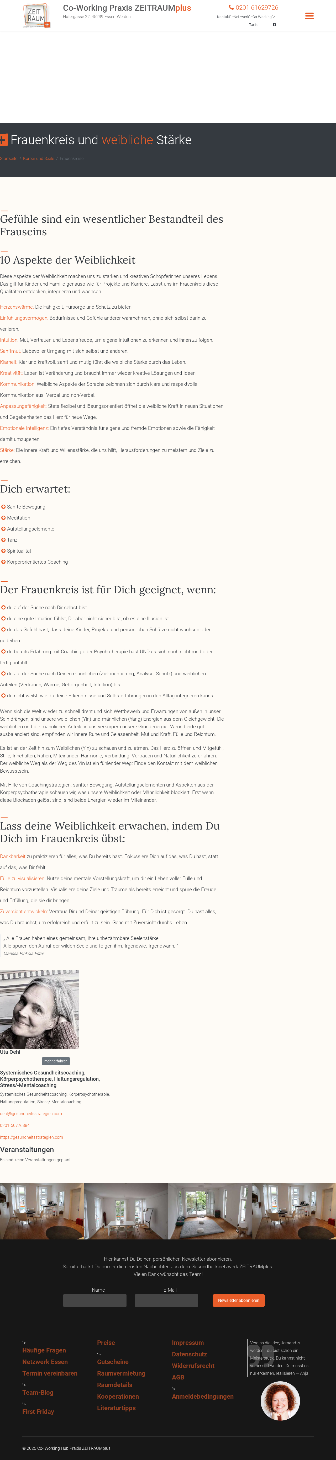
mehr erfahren (55, 1061)
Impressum (188, 1342)
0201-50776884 (15, 1125)
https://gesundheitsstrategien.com (31, 1137)
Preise (106, 1342)
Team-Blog (38, 1392)
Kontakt (223, 17)
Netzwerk (241, 17)
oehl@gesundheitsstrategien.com (31, 1113)
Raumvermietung (121, 1373)
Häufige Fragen (44, 1350)
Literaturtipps (116, 1408)
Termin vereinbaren (49, 1373)
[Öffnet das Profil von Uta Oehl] (56, 1009)
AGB (178, 1377)
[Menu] (309, 15)
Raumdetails (114, 1385)
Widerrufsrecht (193, 1366)
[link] (56, 1061)
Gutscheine (113, 1362)
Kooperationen (118, 1396)
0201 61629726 (257, 7)
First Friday (38, 1411)
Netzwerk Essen (45, 1362)
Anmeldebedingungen (203, 1396)
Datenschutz (189, 1354)
